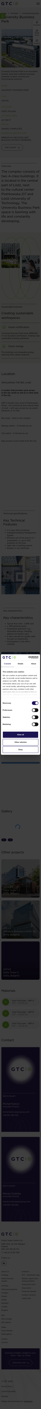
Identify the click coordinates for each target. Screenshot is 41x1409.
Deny (20, 750)
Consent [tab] (7, 664)
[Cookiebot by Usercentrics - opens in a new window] (28, 657)
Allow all (20, 735)
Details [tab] (20, 664)
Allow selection (20, 742)
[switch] (35, 710)
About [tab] (33, 664)
